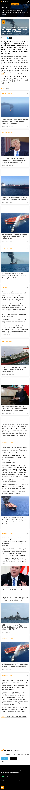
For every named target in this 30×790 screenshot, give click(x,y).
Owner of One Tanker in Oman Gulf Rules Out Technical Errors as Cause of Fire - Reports (15, 121)
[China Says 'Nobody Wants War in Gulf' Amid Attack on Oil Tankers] (15, 186)
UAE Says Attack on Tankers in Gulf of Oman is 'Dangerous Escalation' (15, 665)
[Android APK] (5, 776)
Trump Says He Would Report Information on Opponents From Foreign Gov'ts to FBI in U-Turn (14, 160)
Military (27, 754)
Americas (8, 754)
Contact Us (3, 770)
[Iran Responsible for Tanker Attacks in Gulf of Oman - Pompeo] (15, 576)
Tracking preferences (15, 772)
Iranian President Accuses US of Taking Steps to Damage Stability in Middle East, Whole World (14, 408)
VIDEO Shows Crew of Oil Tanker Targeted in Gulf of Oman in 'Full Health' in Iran (14, 237)
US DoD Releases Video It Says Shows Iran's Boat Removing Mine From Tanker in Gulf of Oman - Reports (15, 521)
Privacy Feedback (5, 772)
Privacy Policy (17, 770)
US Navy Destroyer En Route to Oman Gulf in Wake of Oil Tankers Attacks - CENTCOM (14, 627)
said (2, 74)
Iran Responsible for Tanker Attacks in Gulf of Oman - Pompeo (14, 589)
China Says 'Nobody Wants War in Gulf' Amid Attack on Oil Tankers (14, 198)
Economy (20, 754)
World (2, 716)
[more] (27, 93)
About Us (3, 768)
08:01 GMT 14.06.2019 (7, 33)
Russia (14, 754)
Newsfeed (8, 716)
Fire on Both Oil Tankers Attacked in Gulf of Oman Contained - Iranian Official (14, 369)
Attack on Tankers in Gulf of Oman (19, 716)
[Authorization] (21, 1)
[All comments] (2, 787)
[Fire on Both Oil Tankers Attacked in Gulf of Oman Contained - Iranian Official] (15, 355)
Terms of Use (14, 768)
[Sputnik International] (4, 2)
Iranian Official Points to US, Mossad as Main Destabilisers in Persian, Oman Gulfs (14, 276)
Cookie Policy (10, 770)
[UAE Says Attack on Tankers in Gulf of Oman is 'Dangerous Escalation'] (15, 652)
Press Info (8, 768)
